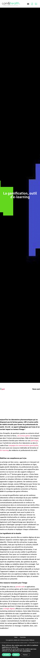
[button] (28, 3)
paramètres (26, 651)
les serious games (24, 436)
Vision (15, 637)
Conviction (23, 637)
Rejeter (16, 654)
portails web (20, 587)
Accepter (6, 654)
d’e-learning (4, 450)
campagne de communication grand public (23, 445)
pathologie (34, 441)
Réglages (25, 654)
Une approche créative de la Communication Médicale (20, 640)
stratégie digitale (9, 609)
